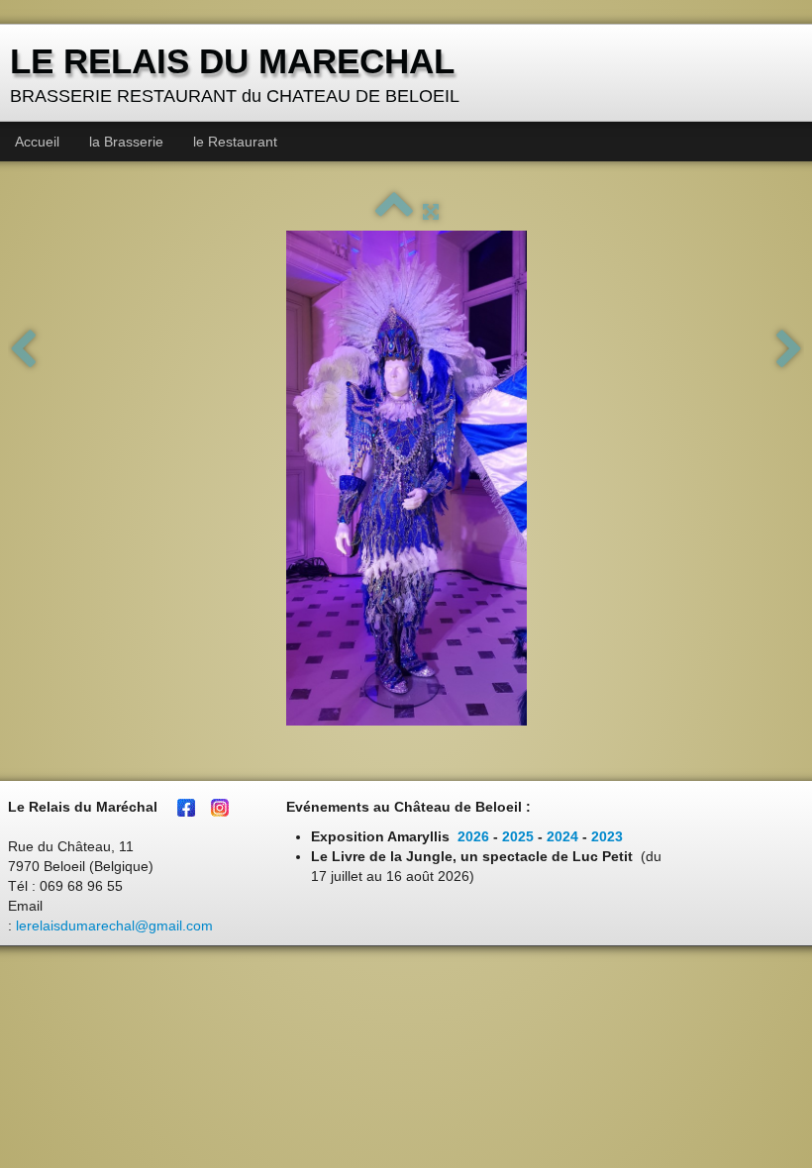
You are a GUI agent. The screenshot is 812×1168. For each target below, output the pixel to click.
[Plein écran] (431, 212)
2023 (607, 836)
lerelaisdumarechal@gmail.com (114, 925)
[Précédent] (23, 350)
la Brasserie (126, 141)
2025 (518, 836)
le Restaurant (235, 141)
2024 (562, 836)
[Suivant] (789, 350)
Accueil (37, 141)
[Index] (394, 212)
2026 (473, 836)
